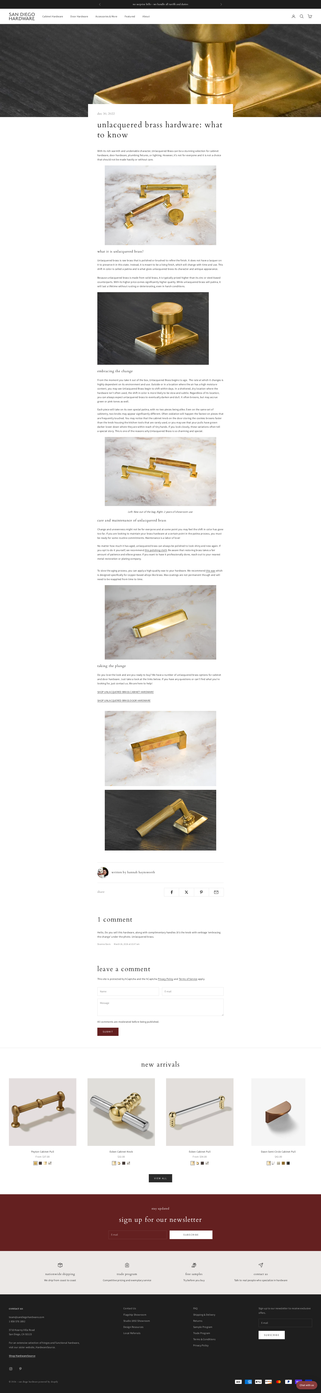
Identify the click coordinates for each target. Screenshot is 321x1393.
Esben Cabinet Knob (121, 1151)
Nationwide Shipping (60, 1274)
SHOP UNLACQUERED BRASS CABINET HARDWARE (125, 692)
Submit (108, 1031)
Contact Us (261, 1274)
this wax (210, 570)
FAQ (195, 1308)
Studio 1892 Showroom (136, 1320)
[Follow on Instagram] (11, 1369)
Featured (130, 16)
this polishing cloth (156, 550)
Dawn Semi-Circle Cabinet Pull (278, 1151)
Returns (197, 1320)
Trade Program (127, 1274)
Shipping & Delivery (204, 1314)
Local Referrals (131, 1333)
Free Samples (193, 1274)
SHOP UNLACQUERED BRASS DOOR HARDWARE (123, 700)
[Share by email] (216, 892)
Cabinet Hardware (52, 16)
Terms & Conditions (204, 1339)
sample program (183, 4)
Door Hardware (79, 16)
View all (160, 1178)
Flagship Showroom (134, 1314)
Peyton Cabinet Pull (42, 1151)
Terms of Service (188, 979)
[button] (306, 1385)
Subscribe (191, 1234)
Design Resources (133, 1327)
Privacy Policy (165, 979)
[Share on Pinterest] (201, 892)
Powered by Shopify (48, 1381)
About (146, 16)
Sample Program (203, 1327)
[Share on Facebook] (171, 892)
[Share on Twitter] (186, 892)
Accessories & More (106, 16)
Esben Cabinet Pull (200, 1151)
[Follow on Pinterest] (20, 1369)
